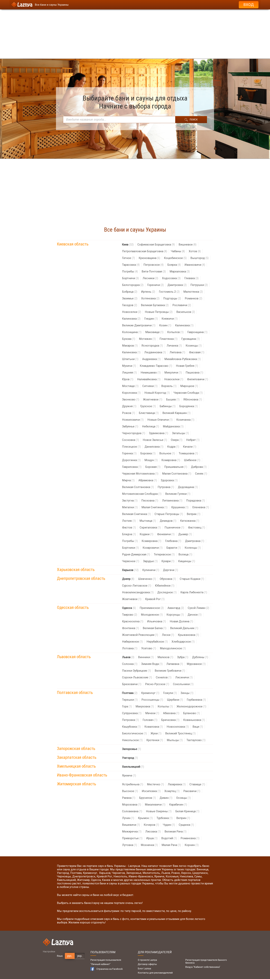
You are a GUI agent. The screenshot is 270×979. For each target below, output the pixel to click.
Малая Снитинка (154, 507)
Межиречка (131, 831)
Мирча (128, 480)
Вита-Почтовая (154, 271)
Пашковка (194, 372)
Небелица (150, 426)
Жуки (156, 733)
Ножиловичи (133, 419)
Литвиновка (172, 500)
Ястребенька (132, 784)
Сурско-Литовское (136, 585)
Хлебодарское (183, 641)
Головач (150, 720)
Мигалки (130, 507)
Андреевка (151, 359)
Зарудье (150, 561)
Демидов (168, 520)
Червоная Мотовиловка (140, 473)
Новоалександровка (138, 592)
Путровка (166, 487)
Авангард (175, 608)
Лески (168, 635)
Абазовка (171, 713)
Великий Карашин (176, 413)
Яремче (129, 775)
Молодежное (152, 614)
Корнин (192, 845)
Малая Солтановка (176, 473)
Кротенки (154, 740)
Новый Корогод (157, 392)
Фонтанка (130, 628)
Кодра (173, 446)
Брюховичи (131, 684)
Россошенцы (152, 699)
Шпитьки (130, 359)
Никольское (132, 740)
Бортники (130, 547)
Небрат (193, 440)
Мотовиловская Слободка (141, 493)
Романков (193, 298)
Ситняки (150, 386)
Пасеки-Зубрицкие (136, 670)
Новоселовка (178, 726)
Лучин (128, 818)
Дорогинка (131, 460)
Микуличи (173, 372)
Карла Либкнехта (193, 592)
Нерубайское (157, 641)
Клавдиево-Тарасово (156, 365)
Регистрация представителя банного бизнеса (206, 961)
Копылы (165, 706)
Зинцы (187, 693)
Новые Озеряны (159, 811)
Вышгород (199, 258)
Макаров (130, 345)
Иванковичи (194, 264)
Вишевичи (131, 824)
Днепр (128, 579)
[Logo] (22, 5)
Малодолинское (173, 648)
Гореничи (155, 285)
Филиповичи (197, 379)
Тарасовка (131, 264)
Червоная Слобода (188, 392)
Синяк (201, 473)
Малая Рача (171, 845)
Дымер (185, 534)
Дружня (129, 406)
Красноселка (132, 621)
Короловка (131, 392)
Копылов (175, 332)
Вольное (167, 453)
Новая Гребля (187, 365)
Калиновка (131, 318)
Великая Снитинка (136, 514)
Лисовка (153, 831)
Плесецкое (131, 446)
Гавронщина (197, 332)
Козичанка (185, 419)
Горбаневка (196, 699)
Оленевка (200, 507)
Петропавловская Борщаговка (144, 251)
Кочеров (151, 824)
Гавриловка (131, 467)
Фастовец (196, 527)
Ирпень (148, 291)
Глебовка (173, 541)
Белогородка (132, 285)
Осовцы (183, 797)
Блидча (129, 534)
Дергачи (170, 570)
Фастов (129, 527)
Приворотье (132, 838)
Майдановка (173, 426)
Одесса (129, 608)
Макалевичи (155, 804)
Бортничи (130, 278)
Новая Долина (181, 621)
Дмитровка (177, 285)
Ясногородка (152, 345)
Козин (165, 325)
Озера (176, 440)
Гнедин (151, 318)
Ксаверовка (151, 541)
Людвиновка (155, 352)
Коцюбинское (175, 258)
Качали (189, 446)
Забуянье (130, 426)
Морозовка (131, 804)
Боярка (174, 264)
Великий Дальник (184, 628)
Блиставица (149, 413)
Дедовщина (188, 487)
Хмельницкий (133, 766)
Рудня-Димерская (136, 554)
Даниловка (154, 446)
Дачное (195, 614)
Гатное (128, 258)
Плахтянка (168, 339)
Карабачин (178, 804)
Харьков (130, 570)
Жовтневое (152, 399)
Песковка (149, 500)
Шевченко (147, 579)
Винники (146, 657)
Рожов (128, 413)
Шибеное (192, 460)
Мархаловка (180, 271)
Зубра (182, 657)
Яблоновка (192, 399)
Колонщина (131, 332)
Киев (128, 244)
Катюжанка (189, 520)
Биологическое (134, 733)
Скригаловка (150, 527)
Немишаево (151, 372)
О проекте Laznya (147, 960)
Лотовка (129, 648)
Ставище (197, 784)
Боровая (152, 467)
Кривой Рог (155, 599)
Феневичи (166, 534)
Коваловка (153, 726)
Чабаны (178, 251)
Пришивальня (175, 467)
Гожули (170, 693)
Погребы (130, 271)
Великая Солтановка (138, 487)
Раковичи (191, 791)
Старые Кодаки (192, 579)
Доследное (167, 592)
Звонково (130, 399)
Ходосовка (171, 278)
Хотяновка (150, 298)
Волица (185, 554)
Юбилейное (164, 585)
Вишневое (187, 244)
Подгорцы (172, 298)
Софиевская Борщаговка (156, 244)
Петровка (130, 720)
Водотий (169, 838)
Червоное (130, 561)
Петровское (153, 264)
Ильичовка (156, 621)
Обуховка (168, 579)
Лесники (150, 278)
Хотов (195, 251)
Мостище (130, 386)
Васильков (185, 312)
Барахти (173, 547)
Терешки (130, 699)
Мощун (151, 460)
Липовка (177, 352)
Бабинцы (168, 406)
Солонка (129, 664)
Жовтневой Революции (140, 635)
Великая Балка (154, 628)
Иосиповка (151, 791)
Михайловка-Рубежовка (182, 359)
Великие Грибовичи (170, 670)
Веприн (183, 818)
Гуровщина (190, 339)
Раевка (128, 797)
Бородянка (188, 406)
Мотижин (147, 339)
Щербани (175, 699)
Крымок (145, 818)
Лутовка (129, 845)
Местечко (155, 784)
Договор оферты (147, 964)
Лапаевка (174, 664)
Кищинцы (186, 561)
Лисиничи (184, 677)
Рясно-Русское (157, 684)
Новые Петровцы (159, 312)
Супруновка (131, 713)
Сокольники (183, 684)
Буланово (191, 713)
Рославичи (181, 305)
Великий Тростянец (180, 733)
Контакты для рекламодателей (155, 972)
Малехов (165, 657)
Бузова (128, 339)
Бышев (173, 399)
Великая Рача (175, 831)
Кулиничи (150, 570)
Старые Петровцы (169, 514)
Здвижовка (158, 433)
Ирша (152, 838)
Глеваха (191, 278)
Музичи (129, 365)
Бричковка (170, 720)
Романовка (190, 838)
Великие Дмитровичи (138, 325)
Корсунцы (175, 614)
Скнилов (163, 677)
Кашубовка (131, 726)
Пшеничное (174, 527)
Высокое (130, 791)
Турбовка (165, 818)
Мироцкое (189, 386)
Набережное (132, 641)
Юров (127, 379)
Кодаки (146, 534)
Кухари (167, 561)
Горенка (129, 453)
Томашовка (188, 453)
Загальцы (180, 433)
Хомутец (172, 791)
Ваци (198, 726)
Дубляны (200, 657)
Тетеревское (164, 554)
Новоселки (131, 312)
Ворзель (168, 386)
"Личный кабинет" (100, 964)
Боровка (148, 453)
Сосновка (130, 440)
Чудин (169, 824)
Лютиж (129, 520)
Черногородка (133, 433)
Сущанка (186, 824)
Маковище (154, 332)
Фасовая (196, 352)
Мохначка (149, 845)
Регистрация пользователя (105, 960)
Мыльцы (175, 740)
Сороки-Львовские (137, 677)
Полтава (129, 693)
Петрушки (199, 285)
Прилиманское (152, 608)
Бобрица (129, 291)
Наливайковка (148, 379)
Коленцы (193, 547)
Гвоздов (129, 305)
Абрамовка (147, 480)
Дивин (166, 797)
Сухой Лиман (198, 608)
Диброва (199, 467)
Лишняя (129, 372)
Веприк (193, 514)
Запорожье (131, 749)
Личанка (174, 345)
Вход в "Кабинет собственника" (202, 967)
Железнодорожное (191, 706)
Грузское (148, 406)
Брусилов (147, 797)
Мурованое (196, 664)
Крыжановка (188, 635)
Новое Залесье (155, 440)
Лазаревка (177, 784)
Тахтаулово (195, 740)
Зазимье (129, 298)
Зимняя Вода (152, 664)
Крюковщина (149, 258)
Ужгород (130, 757)
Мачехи (152, 713)
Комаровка (170, 460)
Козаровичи (153, 547)
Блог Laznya (144, 968)
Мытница (148, 520)
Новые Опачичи (160, 419)
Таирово (129, 614)
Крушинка (179, 507)
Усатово (148, 648)
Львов (128, 657)
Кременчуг (150, 693)
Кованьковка (194, 720)
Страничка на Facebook (109, 968)
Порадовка (195, 500)
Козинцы (194, 345)
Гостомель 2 (169, 291)
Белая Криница (187, 811)
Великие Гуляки (177, 493)
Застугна (130, 500)
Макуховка (145, 706)
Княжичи (170, 318)
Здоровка (169, 480)
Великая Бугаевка (155, 305)
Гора (127, 706)
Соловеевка (132, 811)
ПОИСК (194, 119)
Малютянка (193, 291)
